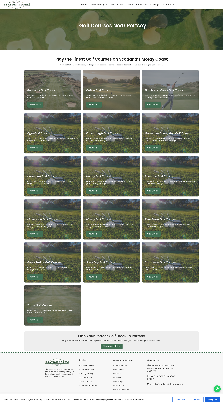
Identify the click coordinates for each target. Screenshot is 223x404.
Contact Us (168, 4)
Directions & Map (121, 389)
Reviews (117, 377)
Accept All (212, 399)
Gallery (117, 373)
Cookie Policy (86, 377)
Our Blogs (154, 4)
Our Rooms (119, 369)
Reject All (196, 399)
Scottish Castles (87, 365)
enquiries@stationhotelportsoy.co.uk (166, 384)
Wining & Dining (86, 373)
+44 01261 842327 (158, 376)
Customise (180, 399)
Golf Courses (117, 4)
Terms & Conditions (88, 385)
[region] (111, 398)
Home (84, 4)
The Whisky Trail (87, 369)
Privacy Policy (86, 381)
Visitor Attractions (135, 4)
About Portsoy (97, 4)
